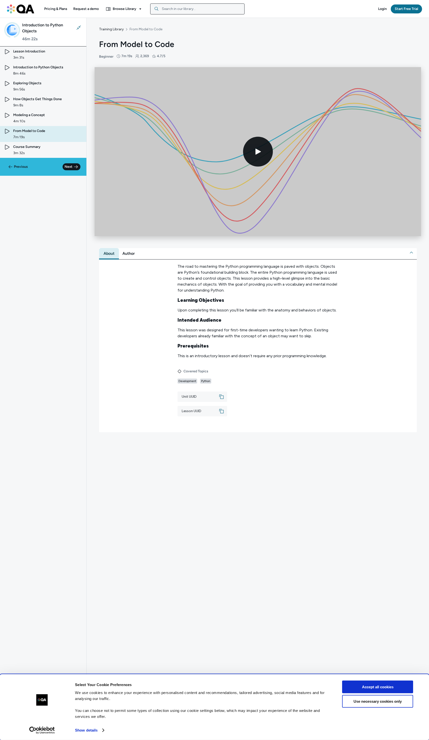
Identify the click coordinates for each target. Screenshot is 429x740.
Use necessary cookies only (378, 701)
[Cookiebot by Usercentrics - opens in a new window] (42, 730)
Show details (86, 730)
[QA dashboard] (20, 8)
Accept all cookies (377, 687)
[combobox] (197, 8)
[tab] (109, 254)
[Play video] (258, 152)
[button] (55, 8)
